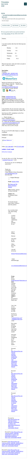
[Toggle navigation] (25, 4)
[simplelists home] (5, 4)
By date (23, 25)
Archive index (6, 25)
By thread (15, 25)
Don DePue (7, 33)
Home (3, 13)
